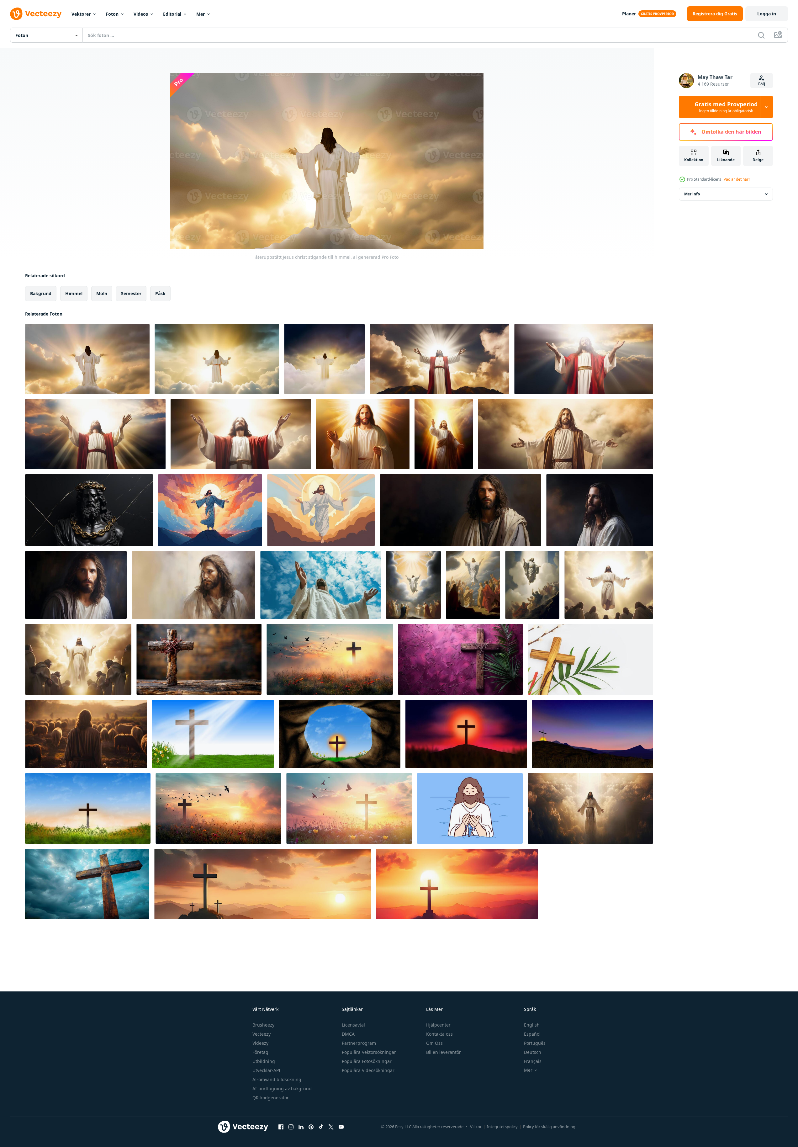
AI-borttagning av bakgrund (282, 1088)
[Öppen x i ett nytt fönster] (331, 1126)
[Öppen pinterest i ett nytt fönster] (311, 1126)
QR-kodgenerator (270, 1098)
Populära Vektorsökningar (369, 1052)
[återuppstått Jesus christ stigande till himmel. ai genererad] (87, 359)
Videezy (260, 1043)
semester (131, 293)
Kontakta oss (439, 1034)
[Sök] (761, 35)
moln (101, 293)
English (532, 1025)
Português (535, 1043)
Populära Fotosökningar (367, 1061)
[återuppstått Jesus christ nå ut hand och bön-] (363, 434)
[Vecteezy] (35, 14)
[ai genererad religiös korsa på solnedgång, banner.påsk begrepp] (457, 884)
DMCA (348, 1034)
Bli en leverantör (443, 1052)
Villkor (476, 1126)
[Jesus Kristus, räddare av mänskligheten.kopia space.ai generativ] (565, 434)
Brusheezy (263, 1025)
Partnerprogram (359, 1043)
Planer (629, 14)
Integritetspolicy (502, 1126)
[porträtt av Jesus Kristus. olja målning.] (193, 585)
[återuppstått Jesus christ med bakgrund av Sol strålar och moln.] (439, 359)
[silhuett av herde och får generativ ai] (86, 734)
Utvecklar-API (266, 1070)
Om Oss (434, 1043)
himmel (73, 293)
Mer (200, 14)
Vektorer (81, 14)
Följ (761, 84)
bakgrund (40, 293)
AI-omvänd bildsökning (276, 1079)
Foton (112, 14)
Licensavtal (353, 1025)
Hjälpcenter (438, 1025)
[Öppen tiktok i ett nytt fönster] (321, 1126)
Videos (141, 14)
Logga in (766, 14)
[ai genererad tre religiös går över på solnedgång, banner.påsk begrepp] (262, 884)
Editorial (172, 14)
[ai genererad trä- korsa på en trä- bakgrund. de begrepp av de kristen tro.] (199, 659)
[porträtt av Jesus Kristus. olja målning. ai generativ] (460, 510)
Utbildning (263, 1061)
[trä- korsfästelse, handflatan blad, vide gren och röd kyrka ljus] (590, 659)
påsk (160, 293)
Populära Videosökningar (368, 1070)
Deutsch (532, 1052)
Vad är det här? (737, 179)
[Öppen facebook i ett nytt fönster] (280, 1126)
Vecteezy (261, 1034)
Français (533, 1061)
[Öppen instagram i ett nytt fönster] (290, 1126)
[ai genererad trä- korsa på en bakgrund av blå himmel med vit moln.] (87, 884)
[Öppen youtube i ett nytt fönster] (341, 1126)
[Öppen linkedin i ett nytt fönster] (301, 1126)
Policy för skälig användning (549, 1126)
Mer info (692, 194)
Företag (260, 1052)
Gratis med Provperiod (726, 107)
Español (532, 1034)
